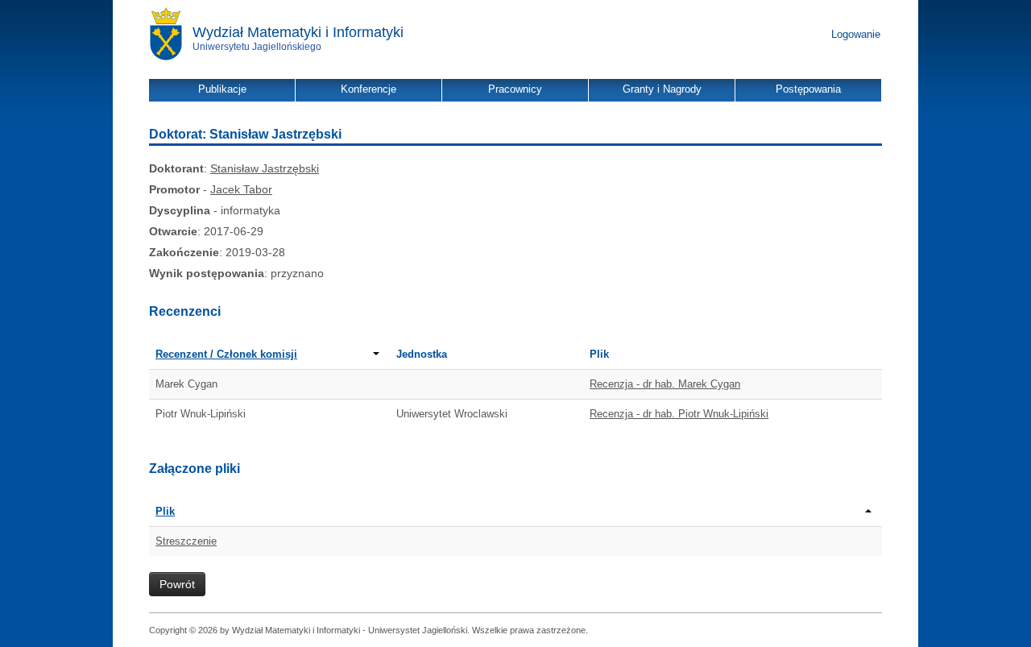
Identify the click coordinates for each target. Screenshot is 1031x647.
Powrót (177, 584)
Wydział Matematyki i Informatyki (298, 32)
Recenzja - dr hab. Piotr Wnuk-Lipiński (679, 414)
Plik (165, 511)
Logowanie (855, 34)
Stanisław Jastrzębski (264, 168)
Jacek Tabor (241, 189)
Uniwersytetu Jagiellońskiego (257, 46)
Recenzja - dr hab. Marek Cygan (665, 384)
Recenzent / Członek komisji (226, 354)
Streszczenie (186, 541)
